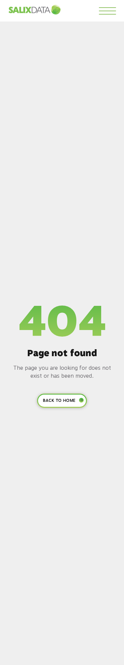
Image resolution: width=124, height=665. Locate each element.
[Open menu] (107, 11)
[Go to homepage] (35, 9)
